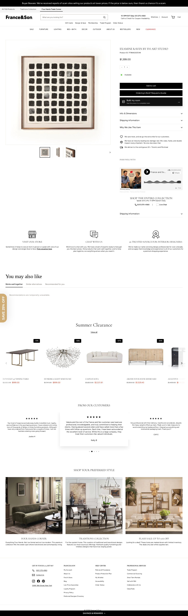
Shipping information (129, 120)
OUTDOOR (97, 29)
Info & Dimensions (128, 113)
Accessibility (99, 581)
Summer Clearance (94, 325)
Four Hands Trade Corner (51, 9)
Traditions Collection (28, 9)
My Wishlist (99, 577)
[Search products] (104, 17)
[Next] (109, 152)
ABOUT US (111, 29)
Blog (65, 581)
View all (94, 332)
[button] (94, 613)
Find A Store (68, 577)
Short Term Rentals (133, 577)
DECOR (85, 29)
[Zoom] (58, 92)
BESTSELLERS (125, 29)
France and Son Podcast (137, 192)
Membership (93, 23)
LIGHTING (58, 29)
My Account (68, 570)
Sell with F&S (131, 581)
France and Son (124, 192)
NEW (138, 29)
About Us (67, 574)
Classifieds (130, 589)
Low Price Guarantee (71, 585)
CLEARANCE (151, 29)
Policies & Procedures (102, 570)
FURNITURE (43, 29)
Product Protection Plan (103, 574)
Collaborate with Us (134, 585)
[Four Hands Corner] (34, 505)
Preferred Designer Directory (74, 596)
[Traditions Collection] (94, 505)
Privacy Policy (68, 592)
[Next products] (181, 363)
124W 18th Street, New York (42, 585)
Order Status (118, 23)
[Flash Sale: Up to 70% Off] (154, 505)
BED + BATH (71, 29)
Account (165, 17)
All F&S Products (8, 9)
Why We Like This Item (130, 127)
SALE (32, 29)
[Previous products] (6, 363)
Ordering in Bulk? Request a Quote (151, 93)
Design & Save (80, 23)
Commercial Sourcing (134, 574)
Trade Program (105, 23)
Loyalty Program (69, 589)
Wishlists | (155, 17)
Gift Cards (69, 23)
